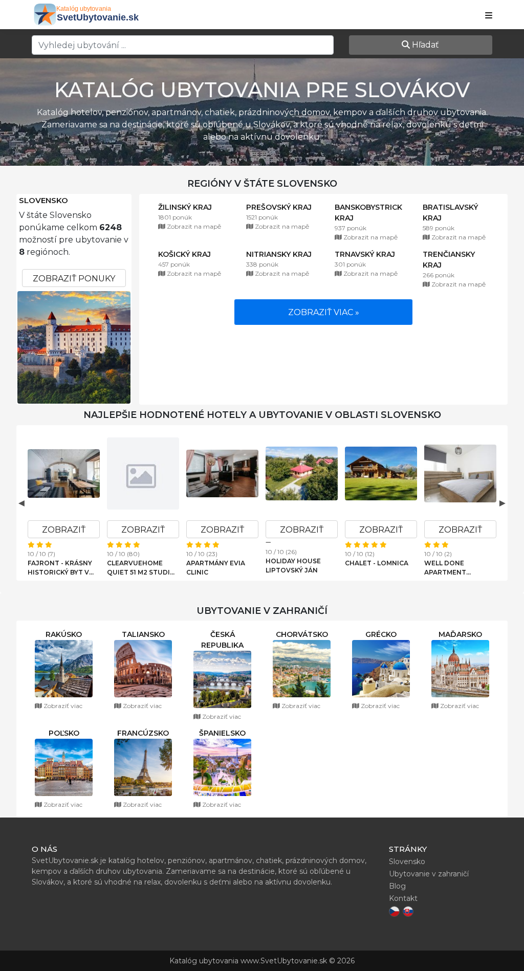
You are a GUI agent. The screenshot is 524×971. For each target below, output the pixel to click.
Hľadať (424, 45)
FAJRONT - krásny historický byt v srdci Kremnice (60, 568)
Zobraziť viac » (323, 312)
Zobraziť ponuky (74, 278)
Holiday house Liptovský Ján (293, 565)
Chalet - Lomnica (376, 563)
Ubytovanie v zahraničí (429, 873)
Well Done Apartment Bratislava (445, 568)
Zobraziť (63, 530)
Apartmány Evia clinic (215, 567)
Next (502, 503)
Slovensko (43, 200)
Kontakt (403, 898)
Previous (21, 503)
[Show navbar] (488, 16)
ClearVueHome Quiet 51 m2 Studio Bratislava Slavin (141, 568)
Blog (397, 886)
